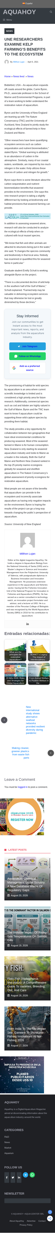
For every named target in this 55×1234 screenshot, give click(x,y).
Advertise (31, 1221)
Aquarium (9, 1153)
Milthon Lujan (18, 62)
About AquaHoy (17, 1221)
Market (7, 1147)
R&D (6, 1137)
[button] (51, 12)
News (9, 31)
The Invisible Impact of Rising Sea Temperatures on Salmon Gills (27, 936)
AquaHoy (19, 11)
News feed (19, 76)
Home (7, 76)
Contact (42, 1221)
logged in (23, 787)
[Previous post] (4, 720)
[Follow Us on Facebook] (6, 1177)
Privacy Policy (26, 1225)
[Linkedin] (27, 624)
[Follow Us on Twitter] (13, 1177)
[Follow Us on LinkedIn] (19, 1177)
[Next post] (51, 753)
